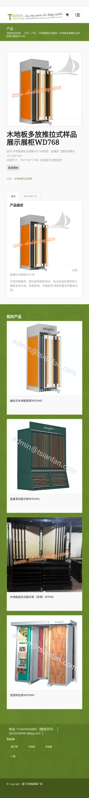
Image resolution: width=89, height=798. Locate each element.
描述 (13, 196)
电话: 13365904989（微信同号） (32, 729)
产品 (10, 29)
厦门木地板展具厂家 (32, 783)
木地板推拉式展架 (48, 33)
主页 (26, 33)
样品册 (48, 746)
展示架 (14, 746)
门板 (13, 756)
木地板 (31, 746)
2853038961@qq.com (25, 733)
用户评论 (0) (30, 196)
